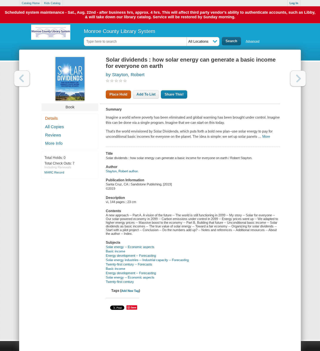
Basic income (115, 251)
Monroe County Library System (119, 31)
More (266, 136)
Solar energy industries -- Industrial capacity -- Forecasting (147, 260)
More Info (54, 143)
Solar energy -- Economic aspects (130, 247)
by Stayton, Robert (125, 74)
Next (298, 78)
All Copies (54, 126)
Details (51, 118)
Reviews (53, 135)
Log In (294, 3)
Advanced (252, 41)
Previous (22, 78)
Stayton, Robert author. (122, 171)
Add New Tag (130, 290)
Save (133, 307)
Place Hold (118, 94)
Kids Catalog (52, 3)
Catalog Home (31, 3)
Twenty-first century (120, 282)
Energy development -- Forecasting (131, 255)
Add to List (145, 94)
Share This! (174, 94)
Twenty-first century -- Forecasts (129, 264)
